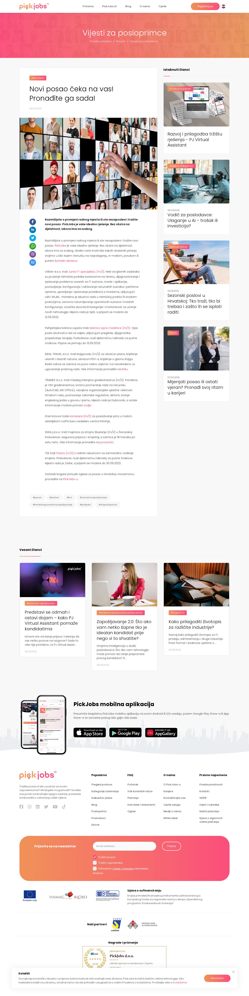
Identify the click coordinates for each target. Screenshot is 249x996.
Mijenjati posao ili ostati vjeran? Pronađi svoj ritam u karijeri (195, 387)
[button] (224, 6)
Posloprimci (98, 811)
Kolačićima (180, 982)
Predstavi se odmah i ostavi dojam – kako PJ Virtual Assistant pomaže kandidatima (51, 621)
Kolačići (204, 791)
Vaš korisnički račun (140, 791)
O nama (145, 6)
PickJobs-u (70, 479)
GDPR (202, 798)
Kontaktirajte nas (174, 798)
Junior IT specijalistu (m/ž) (86, 272)
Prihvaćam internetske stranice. (120, 871)
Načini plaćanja (209, 811)
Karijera (168, 791)
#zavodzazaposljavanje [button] (93, 497)
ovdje (87, 405)
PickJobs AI (109, 6)
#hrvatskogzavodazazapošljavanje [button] (52, 504)
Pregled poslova (101, 784)
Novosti (120, 41)
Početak (132, 784)
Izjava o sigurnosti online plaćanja (210, 820)
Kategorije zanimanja (105, 791)
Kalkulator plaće (101, 798)
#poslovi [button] (54, 497)
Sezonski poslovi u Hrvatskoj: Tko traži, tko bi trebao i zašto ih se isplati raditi (194, 304)
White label (170, 818)
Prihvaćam (217, 978)
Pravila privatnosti (211, 784)
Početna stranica (100, 41)
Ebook (95, 825)
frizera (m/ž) (65, 453)
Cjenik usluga (171, 805)
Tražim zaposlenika (110, 863)
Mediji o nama (172, 811)
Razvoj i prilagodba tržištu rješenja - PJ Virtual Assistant (194, 139)
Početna (88, 6)
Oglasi (131, 811)
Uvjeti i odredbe (209, 805)
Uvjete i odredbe (123, 868)
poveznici (106, 442)
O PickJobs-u (172, 784)
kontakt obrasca (66, 261)
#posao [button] (37, 497)
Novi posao (38, 77)
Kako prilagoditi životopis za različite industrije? (195, 624)
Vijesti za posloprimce (144, 41)
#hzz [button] (69, 497)
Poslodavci (98, 818)
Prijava (171, 846)
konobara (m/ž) (80, 416)
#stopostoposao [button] (108, 504)
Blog (128, 6)
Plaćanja (133, 798)
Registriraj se (205, 6)
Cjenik (162, 6)
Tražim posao (107, 857)
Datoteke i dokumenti (141, 805)
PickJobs (60, 246)
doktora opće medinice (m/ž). (110, 328)
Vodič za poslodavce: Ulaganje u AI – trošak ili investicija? (192, 220)
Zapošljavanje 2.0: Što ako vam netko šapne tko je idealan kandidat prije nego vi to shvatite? (124, 630)
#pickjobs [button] (85, 504)
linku (125, 369)
